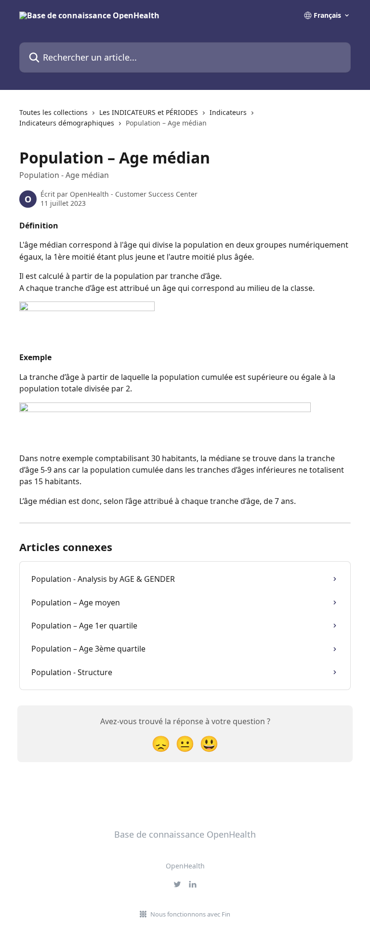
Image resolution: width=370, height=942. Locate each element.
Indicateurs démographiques (66, 122)
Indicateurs (228, 112)
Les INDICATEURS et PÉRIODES (148, 112)
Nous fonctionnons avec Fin (190, 914)
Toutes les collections (53, 112)
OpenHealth (185, 865)
